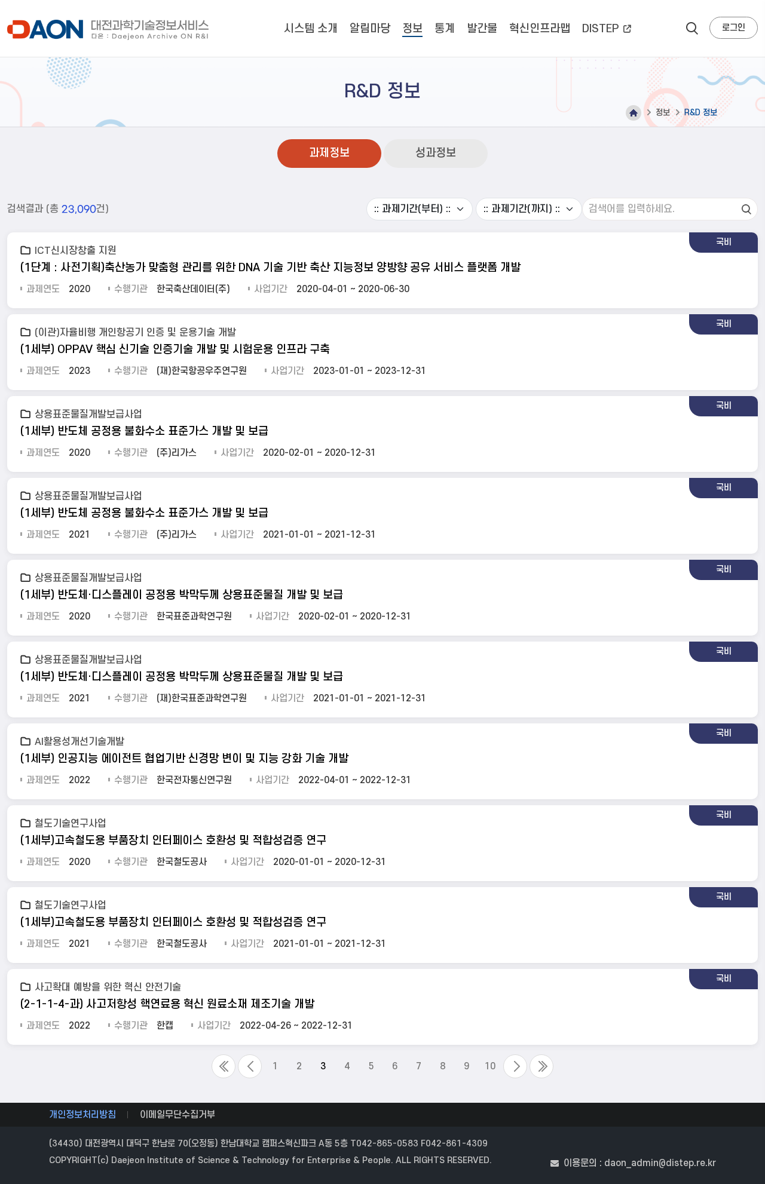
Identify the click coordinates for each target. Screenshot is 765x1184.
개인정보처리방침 (82, 1114)
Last (541, 1066)
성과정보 (435, 153)
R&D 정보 (700, 112)
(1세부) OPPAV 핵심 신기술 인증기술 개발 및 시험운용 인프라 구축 (175, 349)
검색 (746, 209)
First (223, 1066)
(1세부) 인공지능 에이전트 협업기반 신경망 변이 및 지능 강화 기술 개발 (184, 759)
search (692, 28)
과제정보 (329, 153)
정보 (663, 112)
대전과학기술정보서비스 (110, 30)
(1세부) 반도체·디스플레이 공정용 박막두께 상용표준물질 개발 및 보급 (181, 595)
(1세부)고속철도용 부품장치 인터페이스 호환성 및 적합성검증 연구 (173, 841)
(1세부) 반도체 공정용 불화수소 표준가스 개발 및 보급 (144, 431)
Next (515, 1066)
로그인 (733, 28)
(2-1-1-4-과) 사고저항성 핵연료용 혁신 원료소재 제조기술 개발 (167, 1004)
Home (633, 113)
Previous (250, 1066)
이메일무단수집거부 (177, 1114)
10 (490, 1066)
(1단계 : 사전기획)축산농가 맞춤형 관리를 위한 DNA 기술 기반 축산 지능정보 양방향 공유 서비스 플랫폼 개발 (270, 268)
